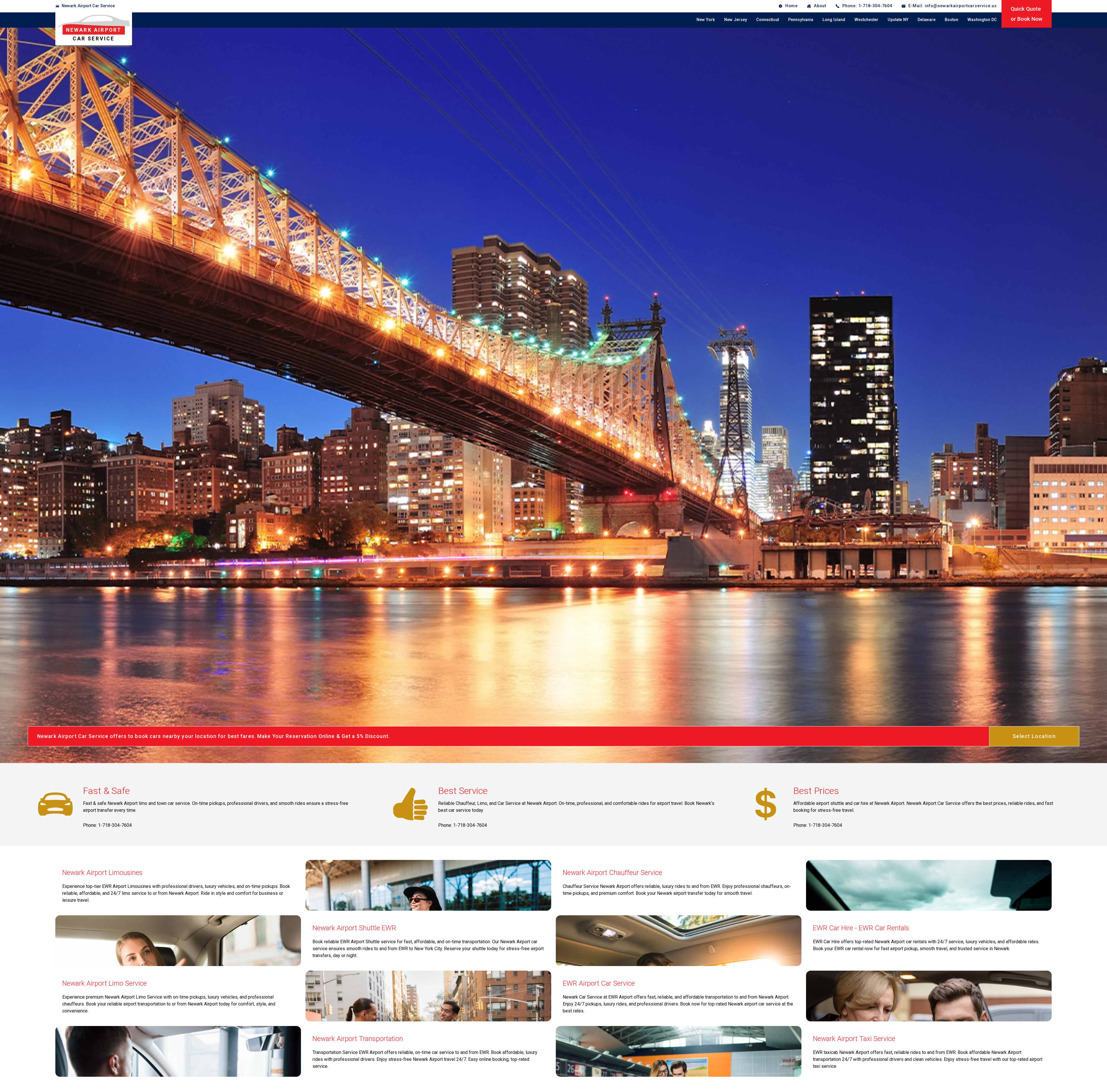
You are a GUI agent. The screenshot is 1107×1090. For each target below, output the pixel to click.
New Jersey (735, 19)
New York (705, 19)
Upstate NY (898, 19)
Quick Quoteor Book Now (1026, 13)
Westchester (866, 19)
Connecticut (767, 19)
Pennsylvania (800, 19)
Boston (951, 19)
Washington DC (982, 19)
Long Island (833, 19)
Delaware (926, 19)
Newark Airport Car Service (88, 5)
